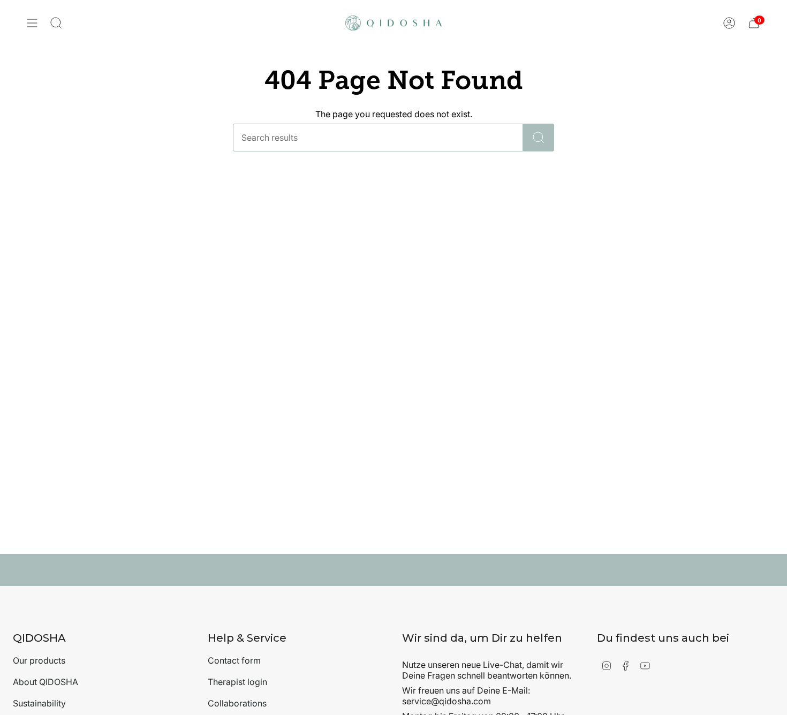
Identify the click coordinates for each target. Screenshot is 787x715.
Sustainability (39, 703)
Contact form (234, 660)
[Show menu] (32, 23)
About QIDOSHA (45, 681)
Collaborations (237, 703)
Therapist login (237, 681)
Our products (39, 660)
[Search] (538, 137)
